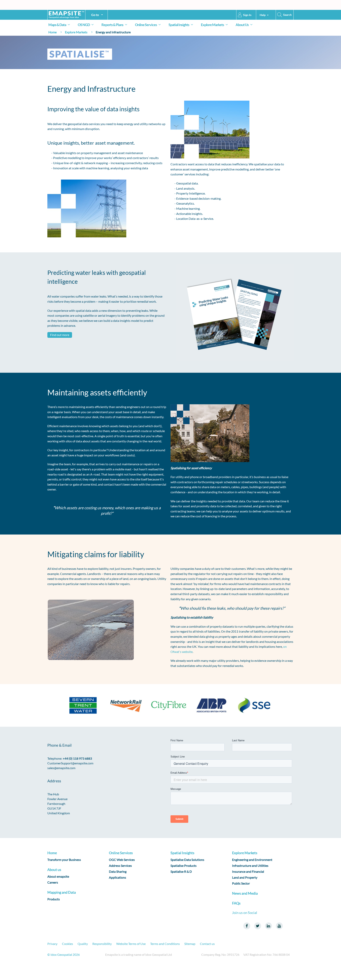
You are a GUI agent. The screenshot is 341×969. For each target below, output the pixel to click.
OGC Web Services (122, 859)
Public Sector (241, 883)
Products (53, 899)
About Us (242, 24)
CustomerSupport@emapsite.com (70, 763)
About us (54, 869)
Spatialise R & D (181, 871)
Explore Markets (212, 24)
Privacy (52, 944)
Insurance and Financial (248, 871)
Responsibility (102, 944)
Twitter (257, 925)
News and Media (245, 893)
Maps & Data (57, 24)
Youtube (279, 925)
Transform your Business (64, 859)
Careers (52, 882)
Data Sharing (117, 871)
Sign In (247, 15)
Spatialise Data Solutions (187, 859)
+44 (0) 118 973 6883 (77, 758)
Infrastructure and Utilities (250, 865)
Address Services (120, 865)
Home (52, 32)
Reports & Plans (112, 24)
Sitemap (189, 944)
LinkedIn (268, 925)
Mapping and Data (61, 892)
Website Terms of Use (131, 944)
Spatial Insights (179, 24)
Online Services (146, 24)
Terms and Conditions (165, 944)
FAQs (236, 903)
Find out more (59, 335)
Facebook (246, 925)
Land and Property (244, 877)
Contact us (207, 944)
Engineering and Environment (252, 859)
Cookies (67, 944)
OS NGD (84, 24)
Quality (83, 944)
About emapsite (58, 876)
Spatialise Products (183, 865)
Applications (117, 877)
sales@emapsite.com (61, 768)
